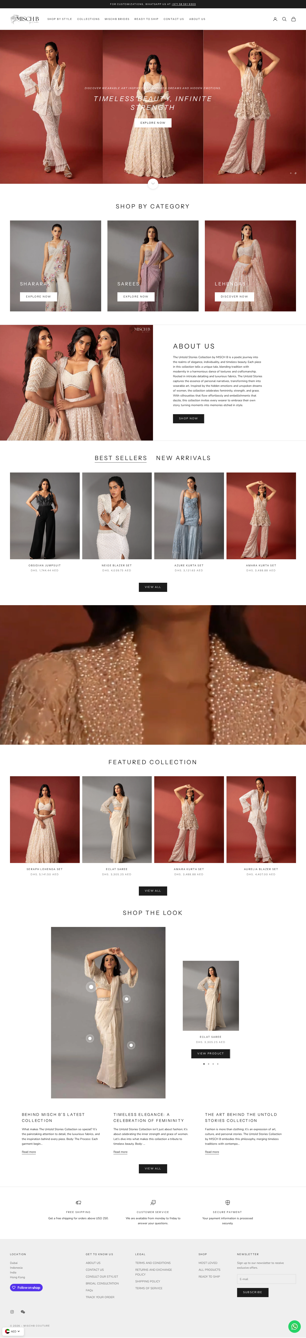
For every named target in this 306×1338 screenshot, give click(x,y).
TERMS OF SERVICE (148, 1289)
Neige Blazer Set (117, 565)
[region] (153, 107)
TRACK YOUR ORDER (100, 1298)
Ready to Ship (146, 19)
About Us (197, 19)
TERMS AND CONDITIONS (153, 1264)
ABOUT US (93, 1264)
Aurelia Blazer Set (261, 869)
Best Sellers (121, 458)
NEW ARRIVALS (183, 458)
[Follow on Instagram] (12, 1312)
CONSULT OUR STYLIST (102, 1277)
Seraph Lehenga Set (45, 869)
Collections (88, 19)
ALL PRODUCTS (209, 1270)
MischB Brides (117, 19)
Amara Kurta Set (261, 565)
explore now (153, 119)
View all (153, 588)
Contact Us (174, 19)
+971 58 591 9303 (184, 4)
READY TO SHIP (209, 1277)
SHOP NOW (188, 419)
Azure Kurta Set (189, 565)
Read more (29, 1152)
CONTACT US (95, 1270)
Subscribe (252, 1293)
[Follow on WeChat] (23, 1312)
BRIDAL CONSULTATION (102, 1284)
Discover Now (234, 297)
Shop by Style (59, 19)
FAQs (89, 1291)
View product (210, 1054)
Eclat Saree (117, 869)
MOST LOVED (208, 1264)
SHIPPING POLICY (147, 1282)
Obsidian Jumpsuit (45, 565)
